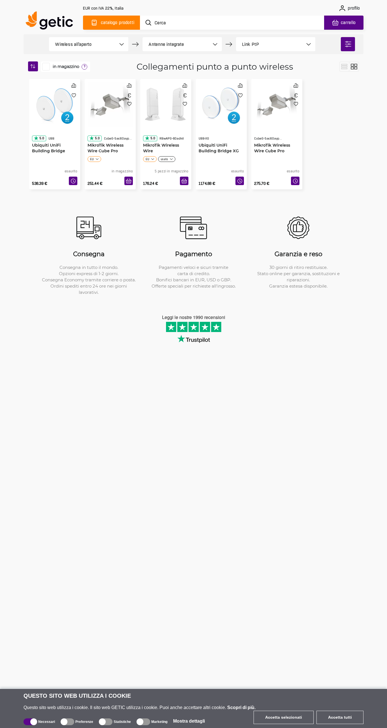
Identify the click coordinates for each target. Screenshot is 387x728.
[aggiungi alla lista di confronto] (73, 85)
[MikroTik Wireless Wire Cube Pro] (110, 103)
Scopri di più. (241, 707)
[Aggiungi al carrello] (128, 181)
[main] (52, 22)
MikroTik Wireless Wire (161, 136)
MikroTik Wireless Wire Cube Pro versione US (272, 139)
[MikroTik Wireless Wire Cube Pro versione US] (276, 103)
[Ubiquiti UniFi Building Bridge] (54, 103)
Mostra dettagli (189, 721)
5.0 (41, 127)
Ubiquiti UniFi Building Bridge (48, 136)
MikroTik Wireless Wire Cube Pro (106, 136)
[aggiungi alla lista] (73, 95)
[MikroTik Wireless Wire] (165, 103)
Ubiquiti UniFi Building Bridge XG (219, 136)
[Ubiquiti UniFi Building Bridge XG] (221, 103)
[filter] (348, 44)
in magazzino (66, 66)
